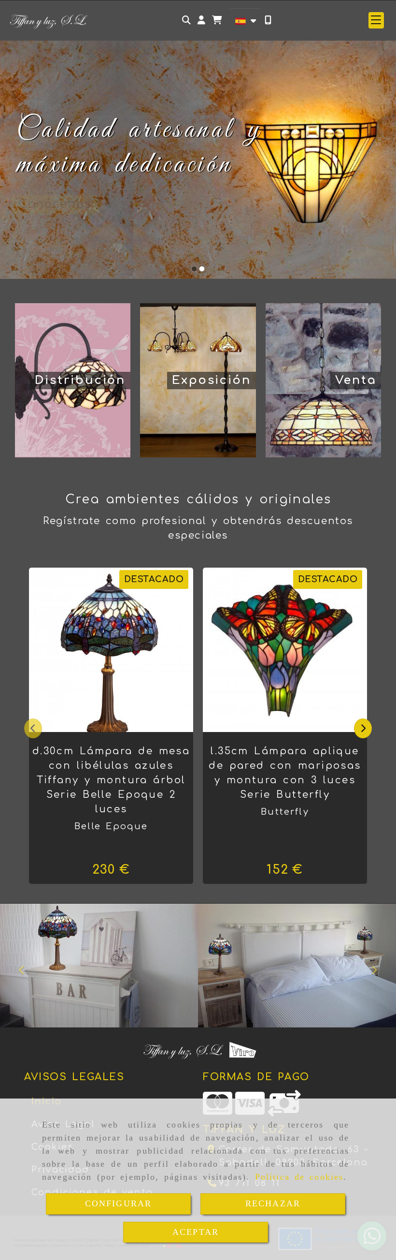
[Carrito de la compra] (217, 20)
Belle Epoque (111, 826)
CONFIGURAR (118, 1203)
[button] (201, 20)
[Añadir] (123, 650)
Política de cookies (299, 1177)
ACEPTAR (195, 1232)
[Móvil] (268, 20)
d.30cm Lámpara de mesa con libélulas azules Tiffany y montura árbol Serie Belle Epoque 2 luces (111, 780)
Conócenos (54, 204)
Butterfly (285, 812)
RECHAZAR (272, 1203)
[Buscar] (186, 20)
